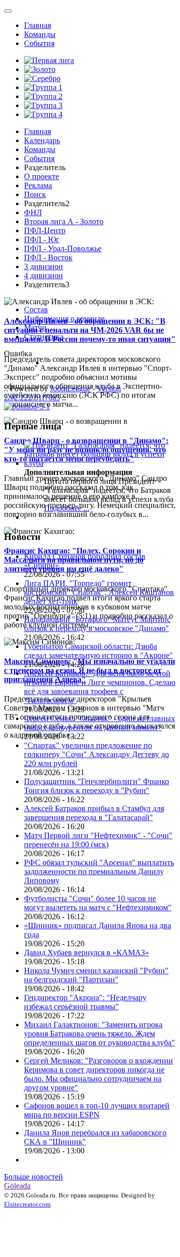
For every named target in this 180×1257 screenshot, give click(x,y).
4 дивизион (43, 275)
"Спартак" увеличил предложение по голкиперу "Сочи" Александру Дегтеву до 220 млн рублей (96, 754)
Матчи (35, 327)
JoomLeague (70, 388)
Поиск (35, 194)
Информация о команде (64, 318)
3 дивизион (43, 266)
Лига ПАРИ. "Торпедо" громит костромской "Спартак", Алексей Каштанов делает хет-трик (99, 592)
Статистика (44, 336)
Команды (40, 34)
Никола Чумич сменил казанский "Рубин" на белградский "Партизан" (96, 975)
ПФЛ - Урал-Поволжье (63, 248)
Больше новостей (33, 1176)
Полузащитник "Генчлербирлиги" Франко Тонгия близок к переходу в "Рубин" (96, 786)
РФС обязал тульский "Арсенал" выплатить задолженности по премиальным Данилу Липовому (99, 871)
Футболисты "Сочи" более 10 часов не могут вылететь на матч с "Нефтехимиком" (98, 903)
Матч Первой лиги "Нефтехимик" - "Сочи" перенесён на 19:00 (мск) (98, 840)
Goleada (17, 1185)
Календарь (42, 140)
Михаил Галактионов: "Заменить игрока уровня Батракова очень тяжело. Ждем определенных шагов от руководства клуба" (99, 1033)
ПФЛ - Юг (42, 239)
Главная (37, 25)
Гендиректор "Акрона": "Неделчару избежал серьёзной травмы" (85, 1002)
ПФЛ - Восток (48, 257)
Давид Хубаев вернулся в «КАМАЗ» (86, 952)
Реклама (38, 185)
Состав (36, 309)
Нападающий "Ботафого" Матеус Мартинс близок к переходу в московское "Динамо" (97, 624)
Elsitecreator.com (27, 1204)
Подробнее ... (67, 508)
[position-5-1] (27, 406)
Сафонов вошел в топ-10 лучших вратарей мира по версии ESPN (97, 1110)
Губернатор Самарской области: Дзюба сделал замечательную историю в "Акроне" (98, 651)
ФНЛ (33, 212)
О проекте (41, 176)
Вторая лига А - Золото (64, 221)
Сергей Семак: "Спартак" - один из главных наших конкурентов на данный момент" (99, 723)
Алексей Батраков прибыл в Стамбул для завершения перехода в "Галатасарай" (94, 813)
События (39, 43)
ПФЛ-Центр (45, 230)
